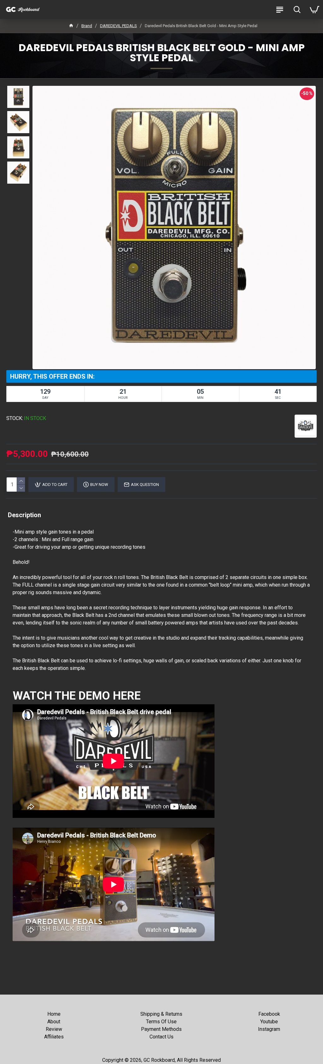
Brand (86, 25)
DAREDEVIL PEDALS (118, 25)
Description (24, 515)
